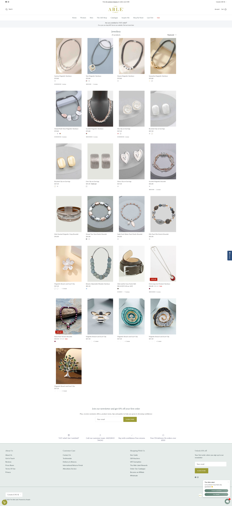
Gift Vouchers (135, 458)
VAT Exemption (135, 462)
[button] (227, 501)
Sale (158, 18)
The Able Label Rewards (138, 465)
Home (74, 18)
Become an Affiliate (137, 472)
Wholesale (134, 476)
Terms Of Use (10, 469)
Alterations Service (69, 469)
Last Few (150, 18)
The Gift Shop (102, 18)
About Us (8, 455)
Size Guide (134, 455)
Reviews (8, 462)
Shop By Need (138, 18)
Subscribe (130, 419)
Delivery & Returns (69, 462)
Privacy (8, 472)
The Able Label (14, 499)
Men (91, 18)
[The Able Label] (116, 9)
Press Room (9, 465)
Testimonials (67, 458)
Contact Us (67, 455)
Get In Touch (10, 458)
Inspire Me (126, 18)
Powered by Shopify (24, 499)
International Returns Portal (73, 465)
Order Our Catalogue (137, 469)
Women (83, 18)
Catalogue (114, 18)
